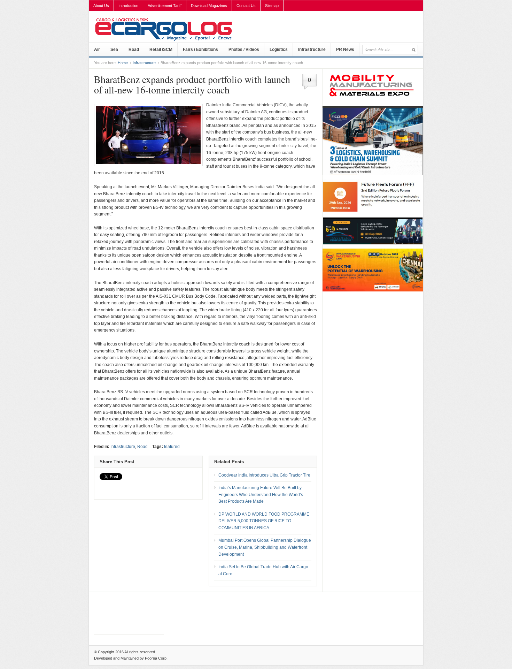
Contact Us (246, 5)
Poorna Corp (155, 658)
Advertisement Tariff (164, 5)
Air (97, 49)
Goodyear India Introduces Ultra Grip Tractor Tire (264, 475)
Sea (114, 49)
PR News (345, 49)
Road (134, 49)
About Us (101, 5)
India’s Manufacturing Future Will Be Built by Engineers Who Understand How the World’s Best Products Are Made (260, 494)
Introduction (128, 5)
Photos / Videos (243, 49)
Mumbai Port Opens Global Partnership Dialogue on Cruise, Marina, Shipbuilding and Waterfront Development (264, 547)
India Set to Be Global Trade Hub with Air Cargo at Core (263, 570)
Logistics (279, 49)
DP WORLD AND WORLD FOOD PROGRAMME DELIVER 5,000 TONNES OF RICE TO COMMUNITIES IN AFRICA (263, 521)
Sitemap (272, 5)
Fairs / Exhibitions (200, 49)
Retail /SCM (160, 49)
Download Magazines (209, 5)
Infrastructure (312, 49)
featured (172, 446)
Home (123, 63)
